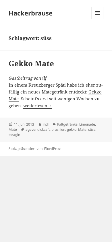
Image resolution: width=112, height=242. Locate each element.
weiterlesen (35, 105)
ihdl (46, 124)
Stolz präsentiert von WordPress (35, 148)
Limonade (87, 124)
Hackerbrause (31, 13)
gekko (71, 129)
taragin (14, 134)
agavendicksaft (38, 129)
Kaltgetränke (67, 124)
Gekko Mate (31, 63)
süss (91, 129)
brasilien (58, 129)
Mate (13, 129)
